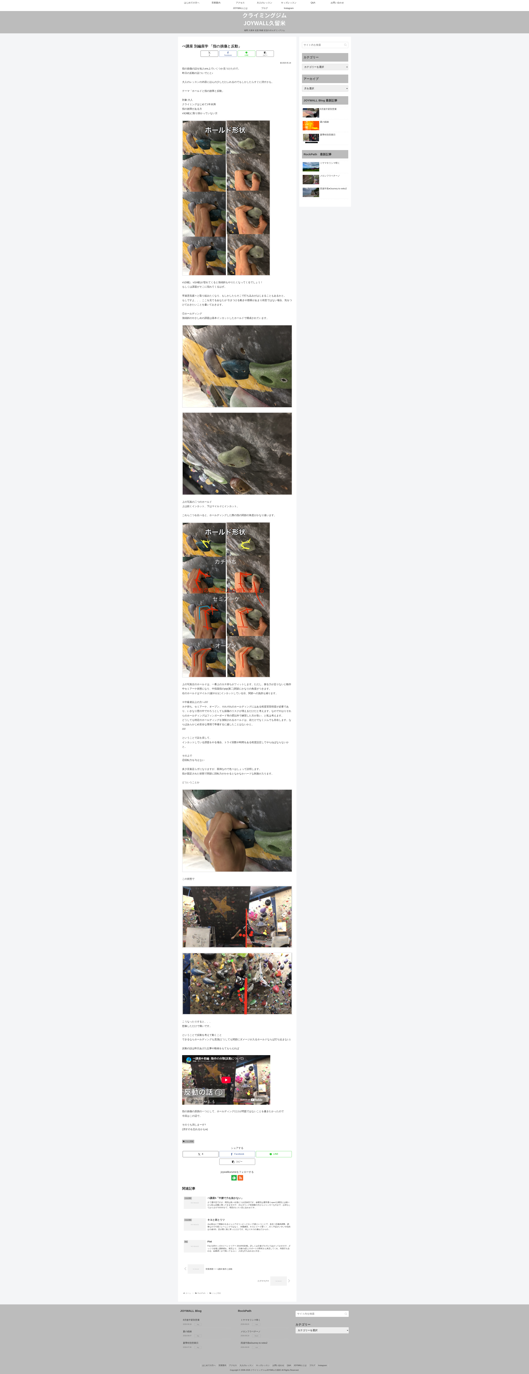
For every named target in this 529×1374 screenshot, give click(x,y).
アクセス (233, 1365)
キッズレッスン (263, 1365)
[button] (265, 54)
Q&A (289, 1365)
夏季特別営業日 (190, 1343)
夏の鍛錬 (187, 1331)
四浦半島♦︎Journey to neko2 (254, 1343)
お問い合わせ (278, 1365)
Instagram (322, 1365)
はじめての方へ (209, 1365)
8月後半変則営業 (191, 1320)
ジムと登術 (189, 1141)
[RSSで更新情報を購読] (240, 1178)
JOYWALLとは (300, 1365)
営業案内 (222, 1365)
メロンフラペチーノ (251, 1331)
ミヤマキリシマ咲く (251, 1320)
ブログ (312, 1365)
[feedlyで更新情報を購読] (234, 1178)
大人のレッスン (246, 1365)
